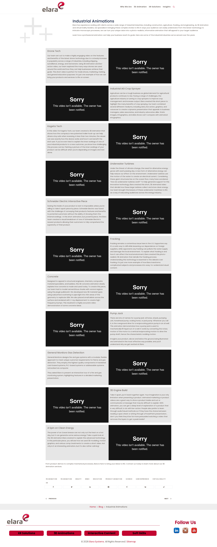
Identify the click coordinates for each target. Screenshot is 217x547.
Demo (87, 479)
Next (166, 499)
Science (129, 479)
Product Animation (114, 479)
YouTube (194, 530)
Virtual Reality (159, 479)
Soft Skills (139, 533)
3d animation (51, 479)
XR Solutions (26, 533)
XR (47, 483)
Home (93, 506)
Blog (101, 506)
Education (97, 479)
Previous (52, 499)
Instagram (185, 530)
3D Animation (66, 479)
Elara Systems (96, 541)
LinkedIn (176, 530)
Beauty (78, 479)
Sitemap (131, 541)
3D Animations (64, 533)
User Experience (142, 479)
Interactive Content (101, 533)
